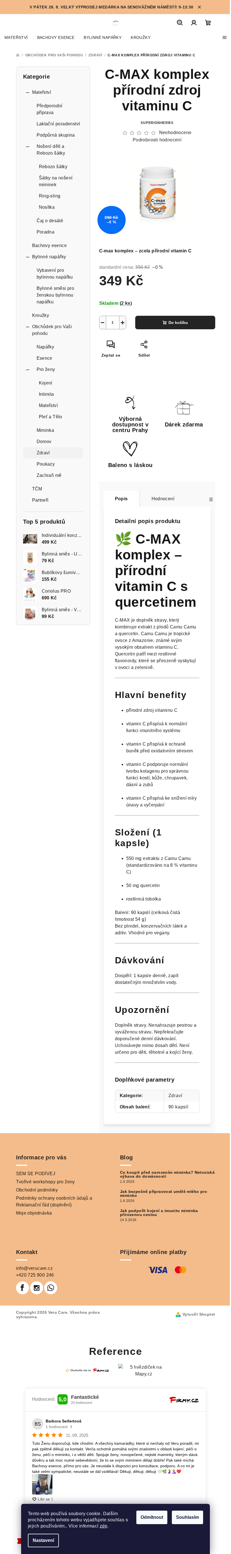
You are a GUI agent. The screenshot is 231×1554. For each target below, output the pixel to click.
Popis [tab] (121, 498)
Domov (44, 441)
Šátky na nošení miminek (56, 181)
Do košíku (178, 322)
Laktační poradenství (58, 123)
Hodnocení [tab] (163, 498)
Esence (44, 358)
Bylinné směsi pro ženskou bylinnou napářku (55, 295)
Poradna (46, 232)
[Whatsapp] (50, 1287)
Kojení (45, 383)
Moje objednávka (34, 1213)
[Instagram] (36, 1287)
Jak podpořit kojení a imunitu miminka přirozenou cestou (159, 1213)
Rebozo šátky (53, 166)
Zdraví (43, 452)
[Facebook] (22, 1287)
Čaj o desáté (50, 220)
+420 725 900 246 (35, 1275)
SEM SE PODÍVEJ (35, 1173)
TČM (37, 488)
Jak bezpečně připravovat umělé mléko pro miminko (163, 1193)
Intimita (46, 394)
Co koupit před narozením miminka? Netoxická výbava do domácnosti (167, 1174)
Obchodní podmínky (37, 1190)
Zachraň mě (49, 475)
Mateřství (41, 92)
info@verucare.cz (34, 1268)
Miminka (45, 430)
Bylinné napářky (49, 256)
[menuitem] (16, 37)
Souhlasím (187, 1517)
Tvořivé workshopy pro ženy (45, 1181)
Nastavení (43, 1540)
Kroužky (40, 315)
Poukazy (46, 464)
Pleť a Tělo (50, 416)
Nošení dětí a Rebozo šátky (51, 149)
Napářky (45, 346)
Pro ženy (46, 369)
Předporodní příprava (50, 109)
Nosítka (47, 207)
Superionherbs (157, 123)
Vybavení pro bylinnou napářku (55, 273)
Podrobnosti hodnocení (157, 139)
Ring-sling (50, 196)
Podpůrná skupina (56, 135)
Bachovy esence (49, 245)
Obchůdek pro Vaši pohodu (52, 330)
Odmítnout (152, 1517)
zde (103, 1526)
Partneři (40, 500)
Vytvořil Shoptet (199, 1314)
